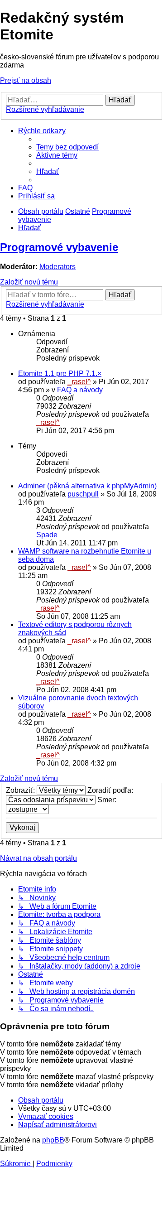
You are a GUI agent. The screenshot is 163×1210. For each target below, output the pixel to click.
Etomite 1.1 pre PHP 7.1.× (59, 373)
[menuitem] (67, 147)
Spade (47, 535)
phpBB (53, 1140)
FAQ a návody (80, 390)
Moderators (57, 266)
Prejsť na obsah (25, 80)
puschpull (83, 494)
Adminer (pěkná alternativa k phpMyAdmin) (87, 486)
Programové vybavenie (59, 247)
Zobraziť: (21, 790)
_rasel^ (79, 382)
